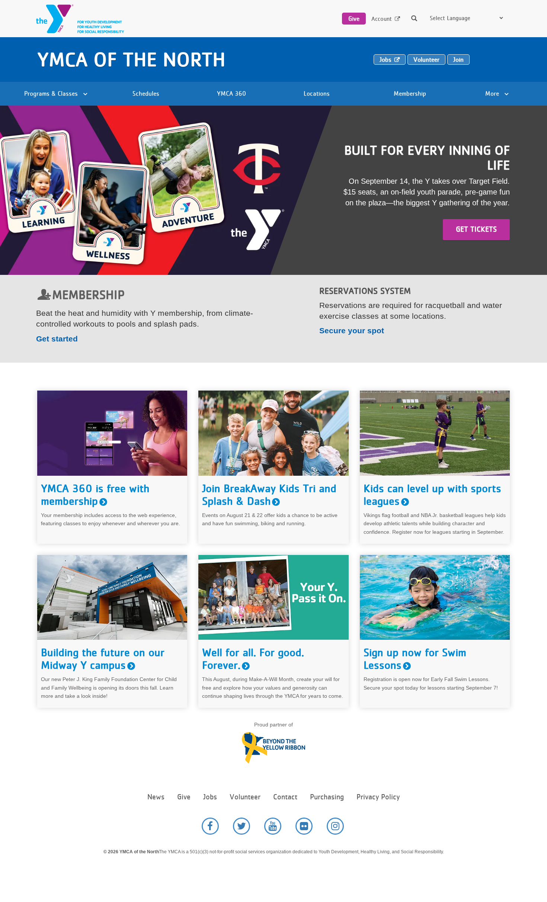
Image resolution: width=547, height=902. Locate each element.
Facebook (210, 826)
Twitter (241, 826)
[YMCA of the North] (78, 18)
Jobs (385, 59)
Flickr (304, 826)
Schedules (145, 93)
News (155, 797)
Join (458, 59)
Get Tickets (476, 229)
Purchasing (327, 797)
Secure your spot (351, 330)
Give (353, 18)
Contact (285, 797)
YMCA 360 (231, 93)
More (493, 93)
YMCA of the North (131, 59)
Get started (57, 338)
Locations (317, 93)
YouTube (272, 826)
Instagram (335, 826)
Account (381, 18)
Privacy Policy (378, 797)
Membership (410, 93)
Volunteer (426, 59)
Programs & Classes (52, 93)
